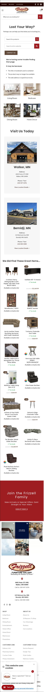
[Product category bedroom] (32, 91)
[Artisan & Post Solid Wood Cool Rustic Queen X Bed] (11, 404)
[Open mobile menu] (3, 10)
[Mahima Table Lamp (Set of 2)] (11, 377)
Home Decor (7, 632)
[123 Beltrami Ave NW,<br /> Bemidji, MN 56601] (22, 591)
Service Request (28, 648)
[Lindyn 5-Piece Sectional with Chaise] (32, 431)
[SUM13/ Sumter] (32, 300)
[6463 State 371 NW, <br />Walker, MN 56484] (22, 579)
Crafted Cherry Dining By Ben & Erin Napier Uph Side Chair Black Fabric (11, 283)
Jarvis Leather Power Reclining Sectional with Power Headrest (11, 333)
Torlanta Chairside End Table (32, 332)
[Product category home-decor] (32, 113)
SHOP (5, 611)
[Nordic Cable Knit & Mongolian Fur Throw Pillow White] (11, 350)
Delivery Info (7, 648)
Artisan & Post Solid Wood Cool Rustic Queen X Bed (11, 414)
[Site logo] (22, 10)
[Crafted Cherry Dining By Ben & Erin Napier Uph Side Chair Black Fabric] (11, 271)
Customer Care (9, 645)
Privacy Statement (8, 659)
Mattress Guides (28, 659)
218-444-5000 (22, 244)
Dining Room (7, 622)
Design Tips (27, 652)
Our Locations (27, 629)
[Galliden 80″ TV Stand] (32, 271)
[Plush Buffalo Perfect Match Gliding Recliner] (11, 458)
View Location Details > (22, 187)
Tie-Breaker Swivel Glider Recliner (11, 440)
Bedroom (5, 618)
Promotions (6, 639)
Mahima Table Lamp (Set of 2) (11, 386)
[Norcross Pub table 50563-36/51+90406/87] (32, 350)
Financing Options (8, 652)
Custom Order (7, 655)
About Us (26, 611)
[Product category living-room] (12, 91)
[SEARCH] (37, 39)
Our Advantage (28, 622)
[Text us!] (8, 688)
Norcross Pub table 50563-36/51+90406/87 (32, 360)
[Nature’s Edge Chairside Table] (32, 404)
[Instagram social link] (38, 4)
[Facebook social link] (35, 4)
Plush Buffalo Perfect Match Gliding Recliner (11, 469)
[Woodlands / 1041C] (11, 300)
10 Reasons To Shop (29, 618)
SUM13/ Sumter (32, 308)
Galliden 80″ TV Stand (32, 280)
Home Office (7, 629)
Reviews (25, 625)
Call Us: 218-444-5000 (22, 600)
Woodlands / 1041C (12, 308)
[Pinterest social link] (40, 4)
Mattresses (6, 636)
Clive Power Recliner (32, 385)
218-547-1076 (22, 183)
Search (40, 16)
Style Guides (27, 655)
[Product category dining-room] (12, 113)
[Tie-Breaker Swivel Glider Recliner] (11, 431)
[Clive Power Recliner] (32, 377)
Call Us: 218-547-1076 (22, 587)
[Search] (36, 46)
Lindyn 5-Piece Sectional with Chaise (32, 440)
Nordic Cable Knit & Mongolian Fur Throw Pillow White (11, 360)
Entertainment (7, 625)
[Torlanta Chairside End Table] (32, 323)
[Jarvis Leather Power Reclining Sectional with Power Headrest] (11, 323)
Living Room (6, 615)
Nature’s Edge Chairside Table (32, 413)
